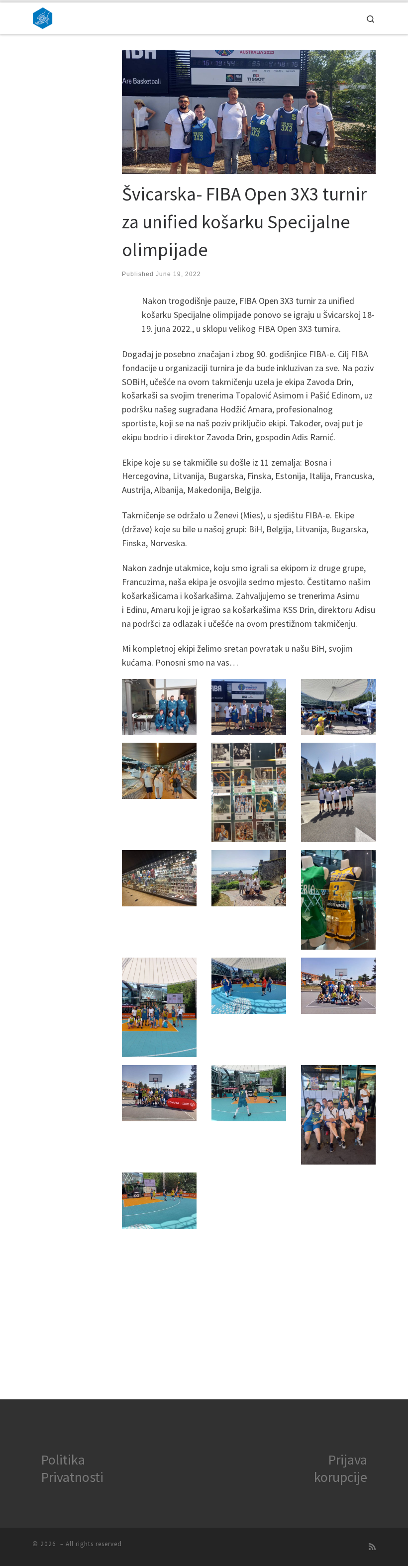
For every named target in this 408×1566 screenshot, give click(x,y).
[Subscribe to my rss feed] (372, 1547)
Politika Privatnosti (72, 1468)
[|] (42, 17)
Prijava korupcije (340, 1468)
